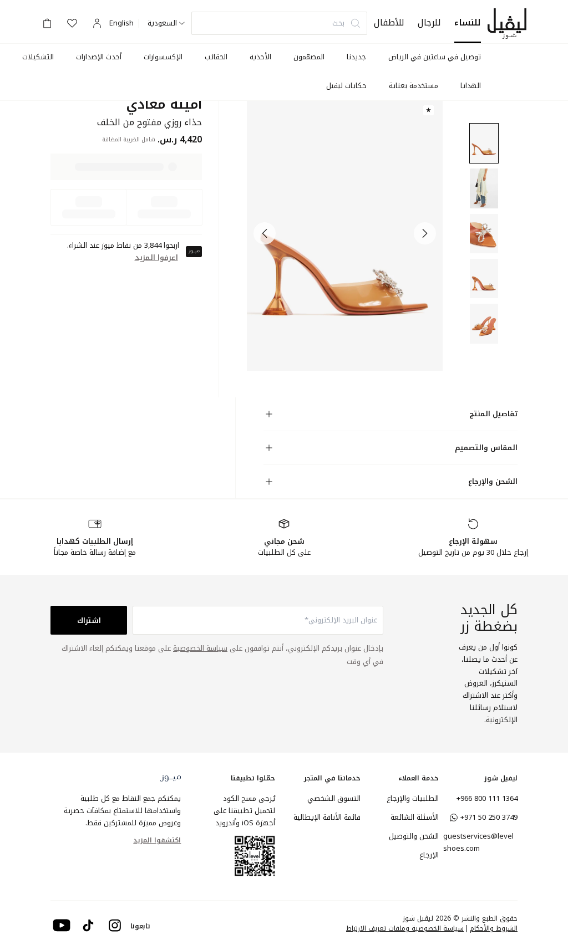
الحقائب (216, 57)
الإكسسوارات (163, 57)
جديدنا (356, 57)
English (121, 23)
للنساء (467, 22)
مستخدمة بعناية (413, 86)
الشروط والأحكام (494, 928)
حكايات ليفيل (346, 86)
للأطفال (389, 22)
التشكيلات (38, 57)
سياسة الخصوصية (200, 648)
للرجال (429, 22)
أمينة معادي (164, 104)
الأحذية (260, 57)
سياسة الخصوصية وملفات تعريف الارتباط (405, 928)
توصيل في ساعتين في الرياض (434, 57)
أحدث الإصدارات (98, 57)
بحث (338, 23)
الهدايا (470, 86)
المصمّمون (308, 57)
